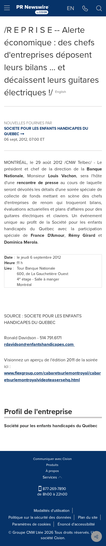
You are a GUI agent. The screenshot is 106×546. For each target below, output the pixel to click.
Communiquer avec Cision (52, 458)
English (60, 91)
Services (50, 477)
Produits (52, 464)
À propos (52, 470)
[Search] (99, 8)
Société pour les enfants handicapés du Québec (50, 426)
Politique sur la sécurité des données (39, 517)
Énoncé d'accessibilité (76, 524)
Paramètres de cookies (31, 524)
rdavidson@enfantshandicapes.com (39, 344)
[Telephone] (85, 8)
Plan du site (88, 517)
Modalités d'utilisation (52, 510)
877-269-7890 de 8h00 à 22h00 (52, 491)
